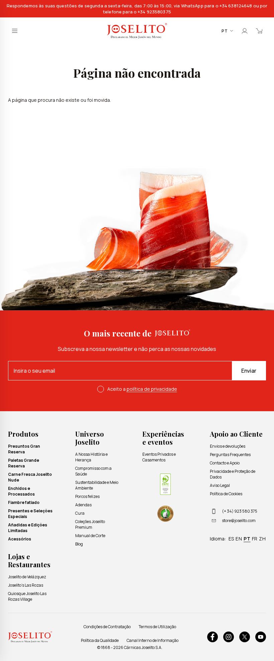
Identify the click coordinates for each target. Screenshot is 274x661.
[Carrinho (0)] (259, 31)
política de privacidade (152, 389)
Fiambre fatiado (23, 502)
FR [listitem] (255, 538)
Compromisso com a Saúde (93, 471)
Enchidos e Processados (21, 491)
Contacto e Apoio (225, 463)
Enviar (248, 370)
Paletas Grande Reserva (23, 463)
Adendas (83, 505)
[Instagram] (228, 637)
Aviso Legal (220, 485)
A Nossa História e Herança (91, 457)
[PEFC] (165, 484)
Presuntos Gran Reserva (24, 449)
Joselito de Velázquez (27, 577)
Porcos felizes (87, 496)
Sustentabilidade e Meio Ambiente (96, 485)
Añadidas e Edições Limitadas (27, 527)
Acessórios (19, 539)
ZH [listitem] (262, 538)
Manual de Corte (90, 535)
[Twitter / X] (244, 637)
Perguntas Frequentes (230, 454)
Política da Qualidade (100, 640)
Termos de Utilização (157, 627)
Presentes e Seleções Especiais (30, 513)
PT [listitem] (247, 538)
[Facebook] (212, 637)
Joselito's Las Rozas (25, 585)
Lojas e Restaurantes (29, 560)
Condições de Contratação (107, 627)
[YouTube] (260, 637)
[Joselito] (137, 31)
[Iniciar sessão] (244, 31)
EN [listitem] (239, 538)
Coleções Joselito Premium (90, 524)
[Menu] (14, 31)
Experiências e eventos (163, 437)
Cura (80, 513)
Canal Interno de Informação (152, 640)
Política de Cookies (226, 494)
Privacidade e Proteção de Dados (232, 474)
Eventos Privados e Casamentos (159, 457)
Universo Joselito (89, 437)
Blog (79, 544)
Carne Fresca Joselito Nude (30, 477)
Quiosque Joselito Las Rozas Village (27, 596)
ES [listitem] (232, 538)
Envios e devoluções (227, 446)
